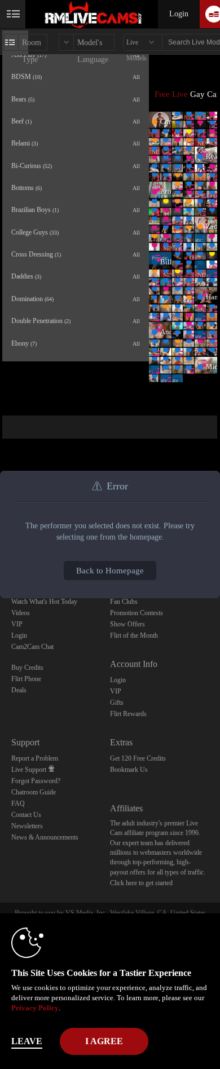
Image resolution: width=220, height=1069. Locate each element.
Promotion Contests (136, 613)
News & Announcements (44, 837)
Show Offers (127, 624)
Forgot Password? (35, 781)
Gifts (117, 702)
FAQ (18, 803)
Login (178, 14)
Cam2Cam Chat (32, 647)
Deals (19, 690)
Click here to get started (141, 883)
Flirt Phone (26, 679)
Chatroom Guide (33, 792)
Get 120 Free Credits (138, 758)
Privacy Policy (35, 1008)
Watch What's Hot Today (44, 602)
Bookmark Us (129, 770)
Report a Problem (34, 758)
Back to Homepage (110, 570)
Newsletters (27, 826)
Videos (20, 613)
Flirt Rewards (128, 714)
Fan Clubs (124, 602)
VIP (17, 624)
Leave (26, 1041)
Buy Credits (27, 668)
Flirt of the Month (134, 635)
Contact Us (26, 815)
